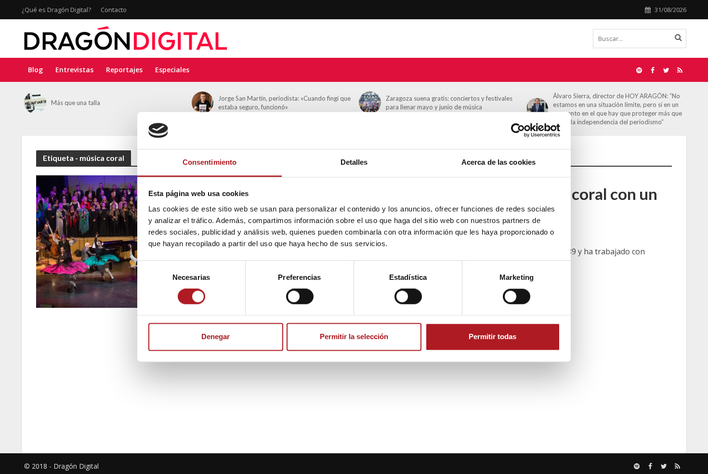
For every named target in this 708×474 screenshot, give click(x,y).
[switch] (300, 296)
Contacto (114, 9)
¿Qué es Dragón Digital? (56, 9)
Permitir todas (492, 336)
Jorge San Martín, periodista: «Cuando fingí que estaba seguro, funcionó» (284, 102)
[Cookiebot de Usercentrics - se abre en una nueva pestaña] (518, 130)
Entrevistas (74, 69)
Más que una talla (75, 102)
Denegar (215, 336)
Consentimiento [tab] (209, 162)
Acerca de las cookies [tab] (498, 162)
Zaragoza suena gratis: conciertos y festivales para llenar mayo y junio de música (449, 102)
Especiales (172, 69)
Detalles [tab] (354, 162)
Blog (35, 69)
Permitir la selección (354, 336)
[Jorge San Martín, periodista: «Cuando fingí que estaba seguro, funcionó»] (203, 103)
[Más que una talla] (35, 103)
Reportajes (124, 69)
